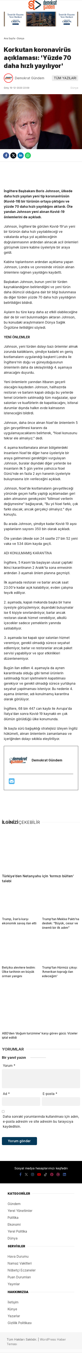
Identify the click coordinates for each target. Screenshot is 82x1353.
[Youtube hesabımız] (29, 1347)
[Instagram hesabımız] (22, 1347)
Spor (9, 77)
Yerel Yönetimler (18, 95)
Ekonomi (12, 59)
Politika (12, 68)
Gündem (11, 50)
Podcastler (14, 41)
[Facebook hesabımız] (8, 1347)
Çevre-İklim (14, 104)
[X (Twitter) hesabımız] (15, 1347)
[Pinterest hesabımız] (43, 1347)
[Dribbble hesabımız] (50, 1347)
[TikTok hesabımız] (36, 1347)
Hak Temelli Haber (19, 86)
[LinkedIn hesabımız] (58, 1347)
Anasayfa (12, 32)
